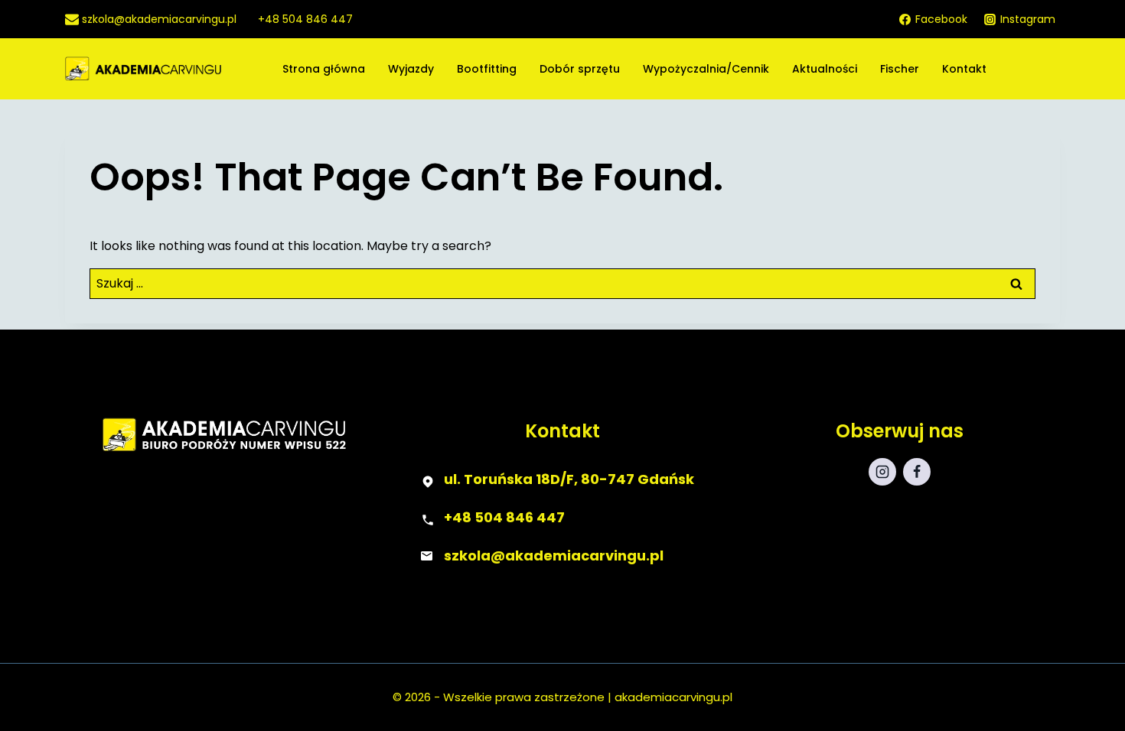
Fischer (899, 68)
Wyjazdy (411, 68)
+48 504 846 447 (504, 517)
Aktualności (824, 68)
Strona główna (323, 68)
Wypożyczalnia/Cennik (706, 68)
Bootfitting (487, 68)
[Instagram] (882, 472)
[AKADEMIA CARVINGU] (170, 69)
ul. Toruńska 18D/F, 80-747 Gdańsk (569, 479)
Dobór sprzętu (580, 68)
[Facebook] (917, 472)
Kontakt (964, 68)
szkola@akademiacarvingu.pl (554, 555)
